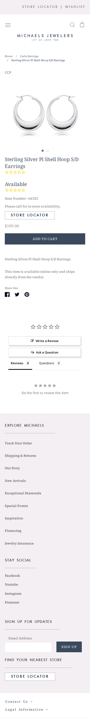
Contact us (17, 701)
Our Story (12, 468)
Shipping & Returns (20, 455)
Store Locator (30, 215)
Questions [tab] (46, 363)
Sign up (69, 646)
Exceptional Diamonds (23, 493)
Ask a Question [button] (47, 352)
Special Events (16, 505)
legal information (25, 709)
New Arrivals (15, 480)
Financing (13, 530)
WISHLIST (75, 7)
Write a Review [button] (47, 341)
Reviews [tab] (17, 363)
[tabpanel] (45, 111)
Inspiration (14, 518)
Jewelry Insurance (19, 543)
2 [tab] (48, 151)
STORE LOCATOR (40, 7)
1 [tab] (43, 151)
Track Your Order (18, 443)
